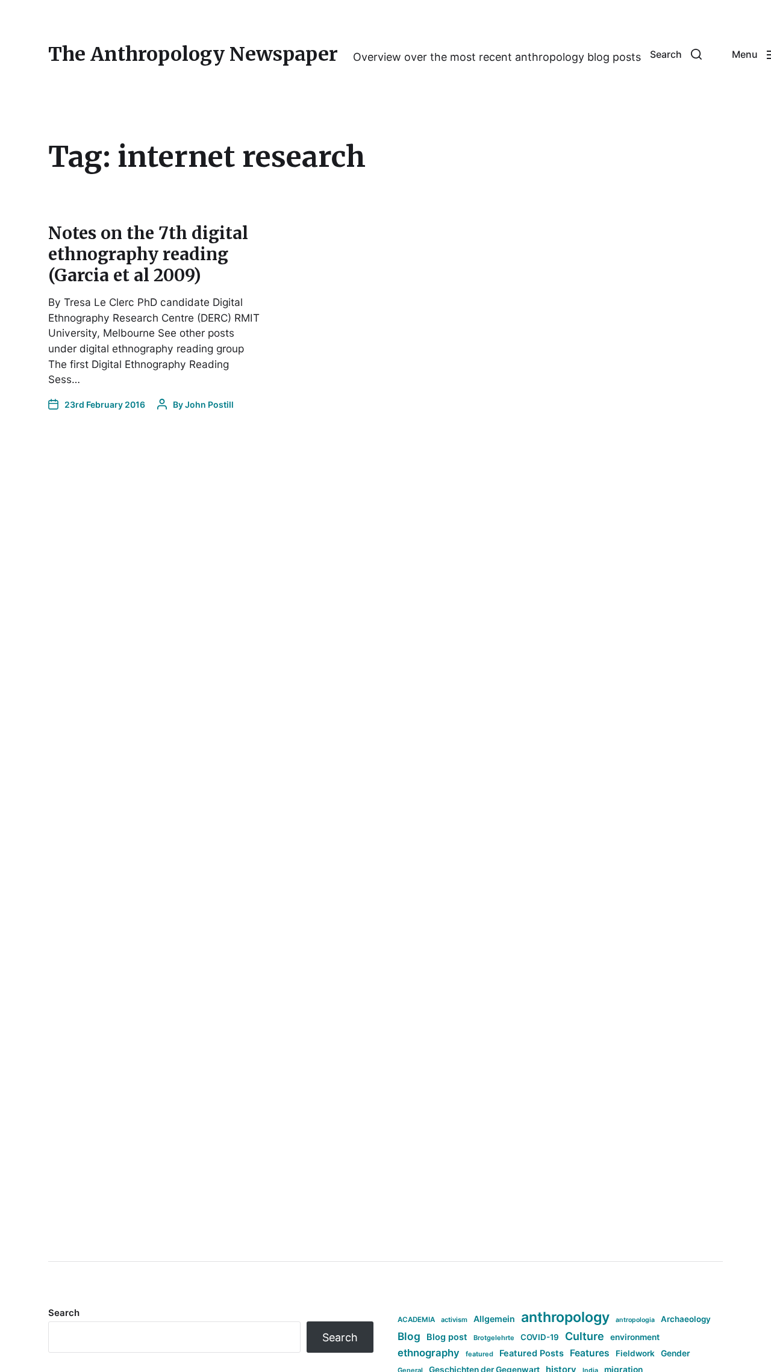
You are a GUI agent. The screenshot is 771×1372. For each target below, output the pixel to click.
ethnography (429, 1353)
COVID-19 (539, 1337)
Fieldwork (635, 1353)
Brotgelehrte (493, 1337)
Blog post (446, 1337)
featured (479, 1354)
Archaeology (686, 1319)
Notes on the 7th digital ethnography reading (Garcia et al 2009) (148, 254)
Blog (409, 1336)
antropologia (635, 1320)
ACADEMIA (416, 1319)
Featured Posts (531, 1353)
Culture (584, 1336)
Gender (675, 1353)
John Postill (209, 404)
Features (590, 1353)
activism (454, 1319)
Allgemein (494, 1319)
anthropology (565, 1317)
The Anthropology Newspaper (193, 54)
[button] (676, 54)
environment (635, 1337)
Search (64, 1312)
